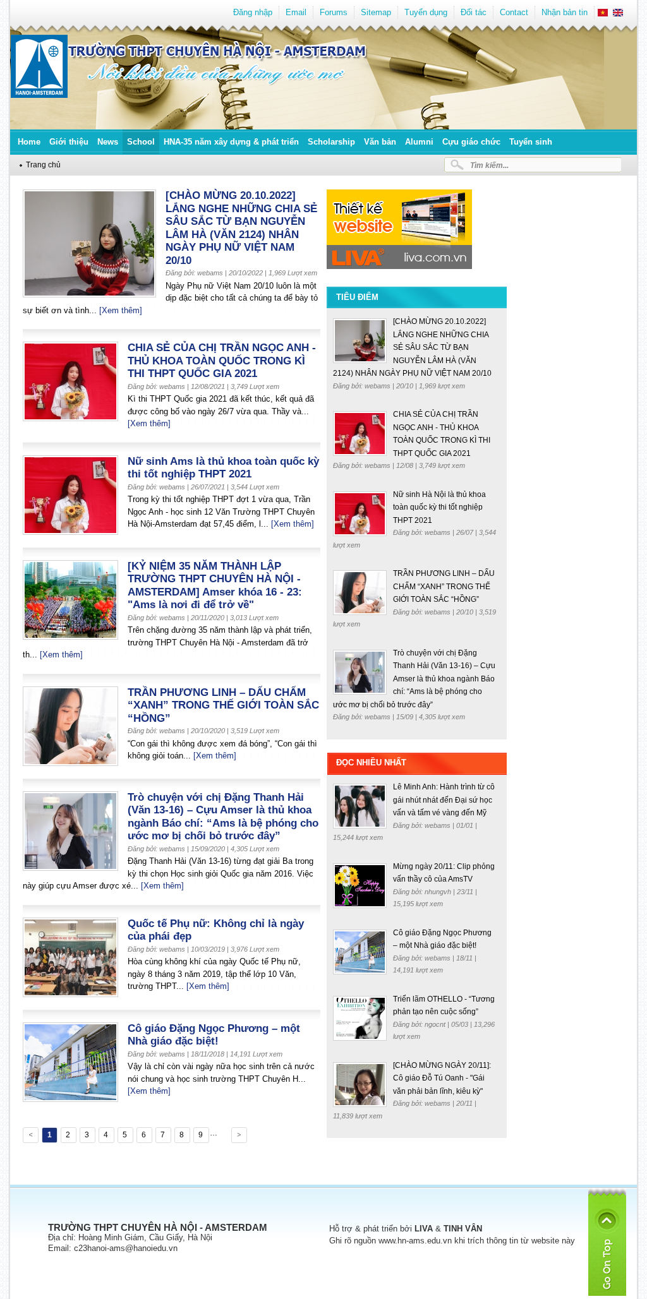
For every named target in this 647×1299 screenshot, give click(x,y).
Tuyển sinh (530, 142)
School (141, 142)
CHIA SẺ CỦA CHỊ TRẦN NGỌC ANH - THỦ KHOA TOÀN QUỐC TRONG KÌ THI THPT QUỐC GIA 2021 (222, 361)
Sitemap (376, 12)
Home (29, 142)
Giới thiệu (68, 142)
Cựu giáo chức (471, 142)
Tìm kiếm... (489, 165)
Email (296, 12)
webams (378, 386)
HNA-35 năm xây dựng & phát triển (231, 142)
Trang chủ (43, 164)
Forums (334, 12)
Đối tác (474, 12)
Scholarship (331, 142)
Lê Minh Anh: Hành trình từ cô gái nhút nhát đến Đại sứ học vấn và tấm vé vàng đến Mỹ (444, 799)
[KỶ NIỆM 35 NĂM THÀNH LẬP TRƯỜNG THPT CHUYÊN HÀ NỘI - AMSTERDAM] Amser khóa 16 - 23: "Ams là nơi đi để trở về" (215, 585)
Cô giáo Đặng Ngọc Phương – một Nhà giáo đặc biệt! (214, 1035)
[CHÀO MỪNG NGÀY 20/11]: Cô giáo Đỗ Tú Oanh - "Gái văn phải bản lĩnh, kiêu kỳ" (442, 1078)
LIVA (423, 1228)
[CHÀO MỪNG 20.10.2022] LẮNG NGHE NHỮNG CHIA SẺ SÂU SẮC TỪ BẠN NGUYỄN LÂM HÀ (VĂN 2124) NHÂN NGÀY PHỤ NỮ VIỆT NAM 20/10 (241, 227)
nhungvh (439, 891)
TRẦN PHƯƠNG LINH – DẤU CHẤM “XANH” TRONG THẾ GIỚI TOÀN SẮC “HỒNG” (223, 705)
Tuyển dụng (425, 12)
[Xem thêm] (120, 310)
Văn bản (380, 142)
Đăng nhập (252, 12)
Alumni (419, 142)
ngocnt (436, 1024)
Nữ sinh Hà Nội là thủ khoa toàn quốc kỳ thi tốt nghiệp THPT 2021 (439, 507)
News (107, 142)
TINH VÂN (463, 1228)
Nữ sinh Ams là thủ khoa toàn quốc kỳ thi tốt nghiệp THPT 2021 (223, 468)
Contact (514, 12)
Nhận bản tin (564, 12)
